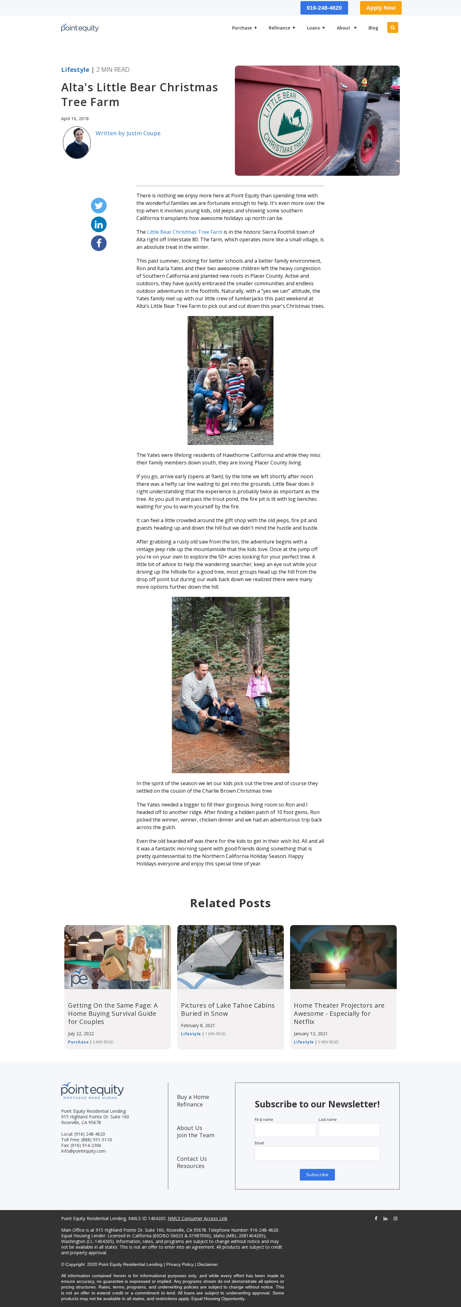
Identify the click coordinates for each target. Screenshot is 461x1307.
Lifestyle (75, 70)
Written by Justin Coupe (128, 133)
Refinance (190, 1104)
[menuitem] (67, 8)
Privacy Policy (179, 1264)
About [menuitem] (344, 28)
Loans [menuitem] (313, 28)
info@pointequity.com (83, 1151)
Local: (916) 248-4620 (83, 1134)
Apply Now (380, 8)
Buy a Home (193, 1097)
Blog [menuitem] (373, 28)
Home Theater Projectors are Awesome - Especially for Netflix (339, 1013)
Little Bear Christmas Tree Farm (184, 231)
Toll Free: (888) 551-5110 (86, 1140)
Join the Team (196, 1135)
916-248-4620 (324, 8)
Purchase (78, 1042)
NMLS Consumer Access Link (197, 1218)
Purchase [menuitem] (242, 28)
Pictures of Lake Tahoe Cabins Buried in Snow (228, 1009)
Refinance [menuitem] (279, 28)
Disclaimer (207, 1264)
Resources (190, 1166)
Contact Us (192, 1158)
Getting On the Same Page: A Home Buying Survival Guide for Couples (113, 1013)
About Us (189, 1128)
